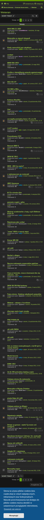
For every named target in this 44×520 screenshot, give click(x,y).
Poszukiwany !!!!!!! (14, 136)
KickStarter (22, 265)
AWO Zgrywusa (13, 183)
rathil (20, 101)
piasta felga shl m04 (14, 398)
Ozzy (20, 321)
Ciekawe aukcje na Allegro (17, 406)
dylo (20, 130)
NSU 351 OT (11, 82)
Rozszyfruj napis (13, 469)
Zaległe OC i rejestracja (16, 451)
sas (20, 331)
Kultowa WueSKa (13, 100)
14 (39, 410)
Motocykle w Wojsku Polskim (18, 389)
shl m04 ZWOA (13, 329)
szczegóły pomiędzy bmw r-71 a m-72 (21, 119)
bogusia (21, 381)
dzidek (21, 417)
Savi (20, 428)
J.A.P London (12, 128)
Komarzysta (22, 224)
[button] (31, 20)
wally (20, 64)
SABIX (21, 49)
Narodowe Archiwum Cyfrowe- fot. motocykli (24, 436)
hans (20, 257)
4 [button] (28, 20)
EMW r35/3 (11, 364)
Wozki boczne (12, 356)
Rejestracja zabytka (14, 415)
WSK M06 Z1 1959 (14, 29)
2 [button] (23, 20)
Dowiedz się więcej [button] (12, 509)
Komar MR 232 (12, 240)
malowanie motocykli (15, 459)
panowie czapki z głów (16, 202)
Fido (20, 194)
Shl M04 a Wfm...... (14, 89)
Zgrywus (21, 296)
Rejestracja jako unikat (15, 222)
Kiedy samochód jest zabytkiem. (19, 48)
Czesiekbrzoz (23, 30)
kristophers (22, 461)
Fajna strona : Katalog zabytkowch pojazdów (24, 294)
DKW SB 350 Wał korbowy (17, 286)
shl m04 (10, 248)
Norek (20, 56)
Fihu (20, 400)
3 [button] (25, 20)
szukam (10, 55)
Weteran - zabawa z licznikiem (18, 303)
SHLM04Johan (23, 91)
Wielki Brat (22, 74)
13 (36, 410)
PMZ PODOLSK (13, 320)
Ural (8, 109)
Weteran (6, 12)
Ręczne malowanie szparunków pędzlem (22, 263)
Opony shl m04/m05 (14, 443)
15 (41, 410)
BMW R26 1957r (13, 63)
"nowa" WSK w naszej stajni (18, 232)
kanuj (20, 250)
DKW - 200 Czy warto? (15, 166)
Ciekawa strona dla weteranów (18, 379)
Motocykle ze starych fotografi (18, 38)
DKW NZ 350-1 (12, 157)
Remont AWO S (13, 146)
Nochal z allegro (13, 255)
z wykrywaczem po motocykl (18, 174)
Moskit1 (21, 138)
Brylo (20, 40)
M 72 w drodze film (14, 193)
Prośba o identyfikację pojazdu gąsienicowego (25, 72)
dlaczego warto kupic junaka (18, 311)
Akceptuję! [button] (13, 516)
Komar (21, 120)
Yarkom (21, 242)
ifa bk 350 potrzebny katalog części (20, 372)
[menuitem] (6, 3)
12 (34, 410)
